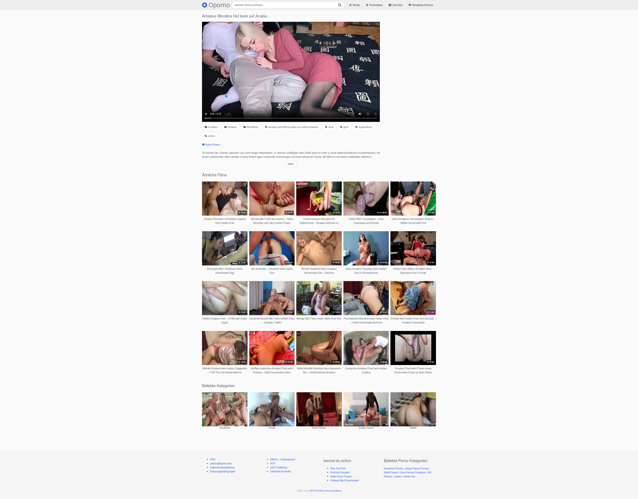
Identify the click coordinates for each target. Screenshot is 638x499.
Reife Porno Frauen (341, 476)
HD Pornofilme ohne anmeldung (325, 490)
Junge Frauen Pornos (417, 468)
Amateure (420, 472)
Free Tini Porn (338, 468)
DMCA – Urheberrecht (282, 459)
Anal (330, 127)
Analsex (232, 127)
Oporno (218, 5)
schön (211, 136)
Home (356, 5)
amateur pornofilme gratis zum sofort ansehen (293, 127)
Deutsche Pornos (422, 5)
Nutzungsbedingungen (222, 471)
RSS (212, 459)
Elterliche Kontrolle (280, 471)
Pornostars (376, 5)
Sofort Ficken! (212, 144)
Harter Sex (409, 476)
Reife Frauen (391, 472)
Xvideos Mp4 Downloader (344, 480)
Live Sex (397, 5)
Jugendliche (365, 127)
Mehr (291, 164)
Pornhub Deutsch (340, 472)
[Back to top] (629, 488)
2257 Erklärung (278, 467)
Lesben (397, 476)
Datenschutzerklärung (222, 467)
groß (346, 127)
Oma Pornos (407, 472)
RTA (272, 463)
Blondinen (252, 127)
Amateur (213, 127)
